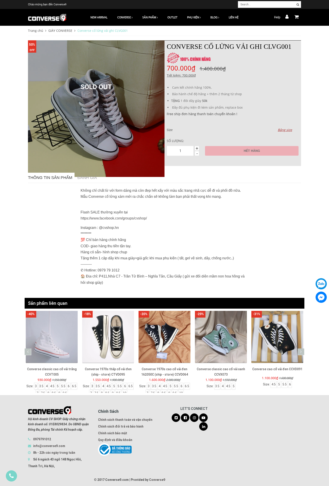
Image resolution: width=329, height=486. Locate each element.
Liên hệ (234, 17)
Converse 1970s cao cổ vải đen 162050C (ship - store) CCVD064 (164, 371)
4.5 (52, 386)
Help (277, 17)
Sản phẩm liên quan (47, 303)
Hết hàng (252, 151)
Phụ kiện (193, 17)
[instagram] (194, 418)
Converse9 (157, 480)
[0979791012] (11, 476)
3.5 (41, 386)
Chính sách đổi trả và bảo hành (120, 426)
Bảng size (285, 130)
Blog (214, 17)
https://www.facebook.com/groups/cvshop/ (114, 218)
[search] (297, 4)
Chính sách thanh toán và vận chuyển (125, 419)
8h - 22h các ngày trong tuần (53, 452)
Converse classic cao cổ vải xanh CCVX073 (221, 371)
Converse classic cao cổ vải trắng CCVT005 (52, 371)
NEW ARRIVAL (98, 17)
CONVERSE (124, 17)
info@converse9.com (49, 446)
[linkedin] (203, 426)
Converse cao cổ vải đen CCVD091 (277, 369)
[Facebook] (321, 297)
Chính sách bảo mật (112, 433)
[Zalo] (321, 283)
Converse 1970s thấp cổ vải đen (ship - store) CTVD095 (108, 371)
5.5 (63, 386)
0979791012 (42, 439)
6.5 (74, 386)
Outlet (172, 17)
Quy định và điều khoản (115, 440)
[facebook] (185, 418)
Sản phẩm (149, 17)
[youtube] (203, 418)
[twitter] (176, 418)
